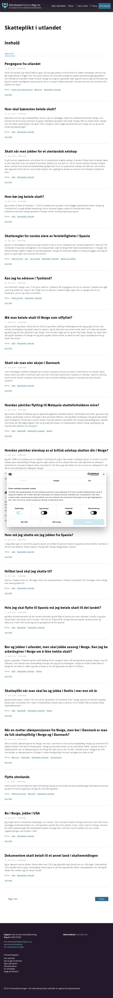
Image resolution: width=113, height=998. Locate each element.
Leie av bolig (35, 259)
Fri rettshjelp (9, 968)
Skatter (49, 431)
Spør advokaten (59, 6)
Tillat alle (88, 522)
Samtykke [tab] (23, 481)
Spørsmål (9, 53)
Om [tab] (89, 481)
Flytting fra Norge (19, 794)
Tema (70, 6)
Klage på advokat (11, 971)
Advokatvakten (10, 966)
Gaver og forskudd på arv (22, 89)
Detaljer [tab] (57, 481)
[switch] (44, 513)
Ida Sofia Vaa (82, 934)
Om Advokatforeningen (14, 947)
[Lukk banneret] (104, 474)
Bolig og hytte (17, 259)
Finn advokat (104, 6)
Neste (101, 899)
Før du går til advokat (13, 961)
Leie (26, 259)
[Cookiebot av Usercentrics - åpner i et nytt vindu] (89, 474)
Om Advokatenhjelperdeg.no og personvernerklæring (17, 943)
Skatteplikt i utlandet (52, 89)
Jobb (13, 132)
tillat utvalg (56, 522)
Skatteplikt (21, 431)
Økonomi (38, 89)
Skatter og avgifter (68, 259)
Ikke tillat (24, 522)
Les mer (8, 94)
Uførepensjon (56, 757)
